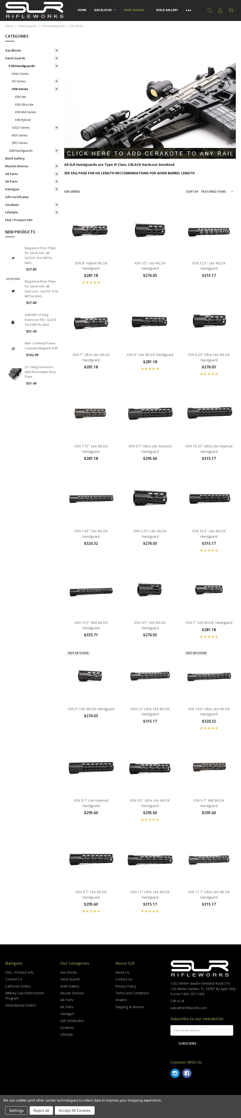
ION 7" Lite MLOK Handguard (208, 622)
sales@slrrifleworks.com (188, 1008)
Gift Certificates (17, 197)
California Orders (18, 986)
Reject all (41, 1110)
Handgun (12, 189)
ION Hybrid (22, 120)
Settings (16, 1110)
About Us (122, 972)
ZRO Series (20, 143)
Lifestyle (11, 212)
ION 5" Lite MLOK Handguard (91, 709)
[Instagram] (175, 1073)
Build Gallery (167, 10)
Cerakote (12, 205)
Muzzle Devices (16, 166)
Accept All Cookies (75, 1110)
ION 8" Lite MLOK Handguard (150, 354)
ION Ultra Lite (24, 104)
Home (82, 10)
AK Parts (11, 181)
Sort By (192, 191)
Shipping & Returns (129, 1007)
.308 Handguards (20, 150)
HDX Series (20, 135)
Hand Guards (134, 10)
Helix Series (20, 74)
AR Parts (11, 174)
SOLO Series (21, 127)
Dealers (121, 1000)
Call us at (177, 1001)
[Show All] (188, 10)
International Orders (20, 1005)
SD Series (19, 81)
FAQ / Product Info (18, 220)
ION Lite (20, 97)
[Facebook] (187, 1073)
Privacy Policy (125, 986)
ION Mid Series (25, 112)
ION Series (20, 89)
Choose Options (91, 247)
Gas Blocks (103, 10)
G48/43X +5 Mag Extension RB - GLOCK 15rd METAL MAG (41, 320)
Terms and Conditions (132, 993)
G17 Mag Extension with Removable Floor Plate (40, 372)
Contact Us (13, 979)
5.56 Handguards (21, 66)
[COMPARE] (109, 219)
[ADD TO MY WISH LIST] (109, 226)
